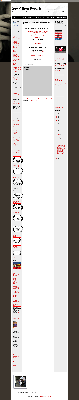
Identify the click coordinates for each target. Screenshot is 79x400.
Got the (14, 176)
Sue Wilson (14, 22)
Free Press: (15, 246)
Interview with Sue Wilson (60, 58)
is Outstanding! (16, 166)
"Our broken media (16, 234)
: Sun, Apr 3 (30, 35)
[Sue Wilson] (13, 24)
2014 (57, 127)
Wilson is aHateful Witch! (15, 258)
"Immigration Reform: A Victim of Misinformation (17, 287)
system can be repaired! (15, 236)
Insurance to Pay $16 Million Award (17, 70)
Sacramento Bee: (16, 200)
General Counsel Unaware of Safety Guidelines (16, 58)
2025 (57, 113)
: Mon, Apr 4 (37, 35)
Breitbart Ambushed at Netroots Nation (16, 124)
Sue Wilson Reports (26, 8)
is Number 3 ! (15, 319)
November (58, 134)
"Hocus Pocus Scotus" (17, 295)
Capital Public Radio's (16, 355)
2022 (57, 117)
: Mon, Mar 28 (34, 32)
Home (14, 17)
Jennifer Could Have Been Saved (16, 52)
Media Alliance (60, 59)
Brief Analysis (15, 68)
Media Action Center (40, 17)
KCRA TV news (15, 361)
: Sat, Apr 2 (42, 34)
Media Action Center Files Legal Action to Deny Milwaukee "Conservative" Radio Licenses (16, 128)
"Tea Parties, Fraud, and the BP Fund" (17, 294)
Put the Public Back (16, 247)
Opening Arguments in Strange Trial (17, 35)
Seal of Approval (16, 313)
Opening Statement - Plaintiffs (16, 37)
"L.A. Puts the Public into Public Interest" (16, 301)
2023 (57, 116)
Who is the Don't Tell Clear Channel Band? (56, 17)
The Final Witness (16, 63)
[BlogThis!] (28, 64)
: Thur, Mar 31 (43, 33)
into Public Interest (15, 248)
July (58, 140)
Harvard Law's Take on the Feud (16, 104)
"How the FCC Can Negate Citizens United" (16, 273)
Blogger (49, 396)
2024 (57, 114)
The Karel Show (15, 365)
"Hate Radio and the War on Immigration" (16, 285)
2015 (57, 126)
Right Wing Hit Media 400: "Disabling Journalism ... (61, 149)
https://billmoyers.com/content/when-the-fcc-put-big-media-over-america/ (60, 65)
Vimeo (56, 60)
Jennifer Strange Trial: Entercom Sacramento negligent (16, 144)
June (58, 141)
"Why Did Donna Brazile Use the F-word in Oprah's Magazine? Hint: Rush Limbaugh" (17, 277)
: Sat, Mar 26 (43, 31)
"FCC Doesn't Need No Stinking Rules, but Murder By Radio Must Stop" (17, 280)
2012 (57, 130)
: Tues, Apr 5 (47, 35)
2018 (57, 123)
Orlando (40, 32)
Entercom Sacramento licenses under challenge (16, 133)
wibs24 (41, 396)
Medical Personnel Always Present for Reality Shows (16, 54)
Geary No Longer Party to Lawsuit (16, 56)
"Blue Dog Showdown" (16, 291)
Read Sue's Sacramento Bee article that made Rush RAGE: (16, 94)
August (58, 138)
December (58, 133)
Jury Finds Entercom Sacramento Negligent (17, 67)
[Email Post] (25, 64)
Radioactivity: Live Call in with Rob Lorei (37, 55)
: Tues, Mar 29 (43, 32)
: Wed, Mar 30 (32, 33)
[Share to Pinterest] (32, 64)
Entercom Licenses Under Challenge (16, 71)
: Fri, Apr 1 (34, 34)
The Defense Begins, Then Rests (16, 62)
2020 (57, 120)
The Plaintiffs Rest (16, 61)
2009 (57, 158)
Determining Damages (16, 66)
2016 (57, 124)
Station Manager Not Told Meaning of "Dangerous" (16, 48)
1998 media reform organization (59, 108)
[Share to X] (29, 64)
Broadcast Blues (16, 165)
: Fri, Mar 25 (32, 31)
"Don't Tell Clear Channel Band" (60, 84)
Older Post (49, 98)
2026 (57, 112)
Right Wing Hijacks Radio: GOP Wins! (16, 140)
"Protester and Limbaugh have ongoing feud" (15, 101)
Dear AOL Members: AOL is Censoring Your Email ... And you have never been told (16, 149)
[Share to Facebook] (31, 64)
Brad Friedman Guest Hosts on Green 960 (16, 363)
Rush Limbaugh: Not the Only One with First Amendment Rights (16, 153)
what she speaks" (16, 202)
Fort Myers (43, 35)
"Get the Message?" (16, 296)
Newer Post (26, 98)
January (58, 155)
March (58, 144)
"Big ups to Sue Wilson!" (16, 224)
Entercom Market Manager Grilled (16, 46)
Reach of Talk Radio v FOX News (26, 17)
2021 (57, 119)
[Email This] (27, 64)
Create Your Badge (15, 25)
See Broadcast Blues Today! (16, 121)
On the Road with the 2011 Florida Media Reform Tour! (61, 146)
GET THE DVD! (57, 70)
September (59, 137)
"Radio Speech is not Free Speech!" (17, 290)
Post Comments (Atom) (33, 100)
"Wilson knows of (16, 201)
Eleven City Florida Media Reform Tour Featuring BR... (60, 152)
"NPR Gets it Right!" (17, 274)
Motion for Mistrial (16, 38)
